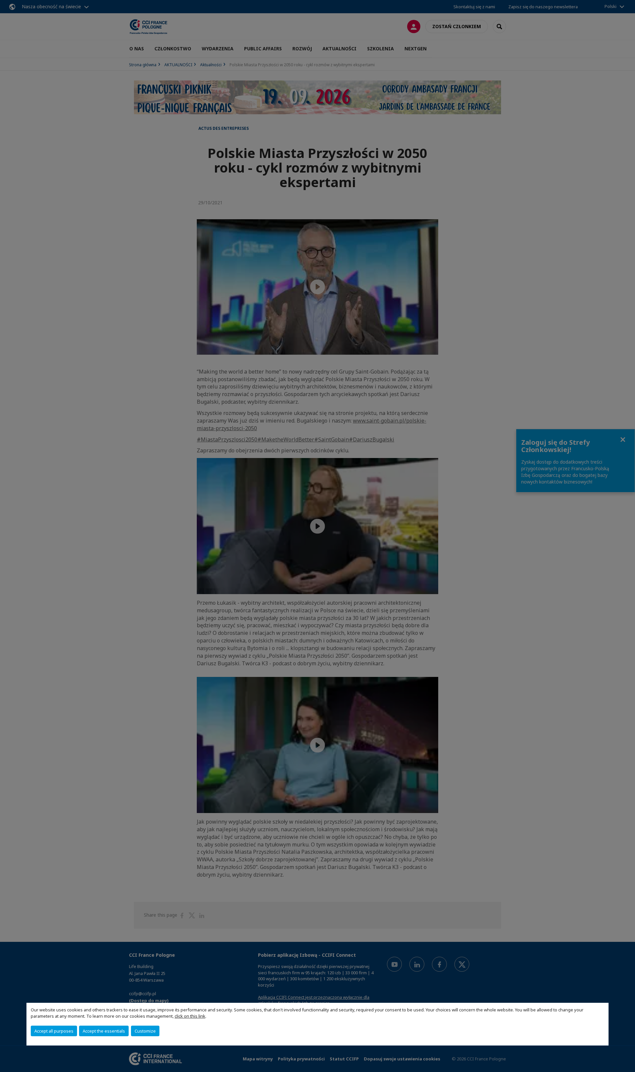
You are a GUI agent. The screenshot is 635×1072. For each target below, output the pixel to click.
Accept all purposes (53, 1031)
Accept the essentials (104, 1031)
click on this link (190, 1016)
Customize (145, 1031)
